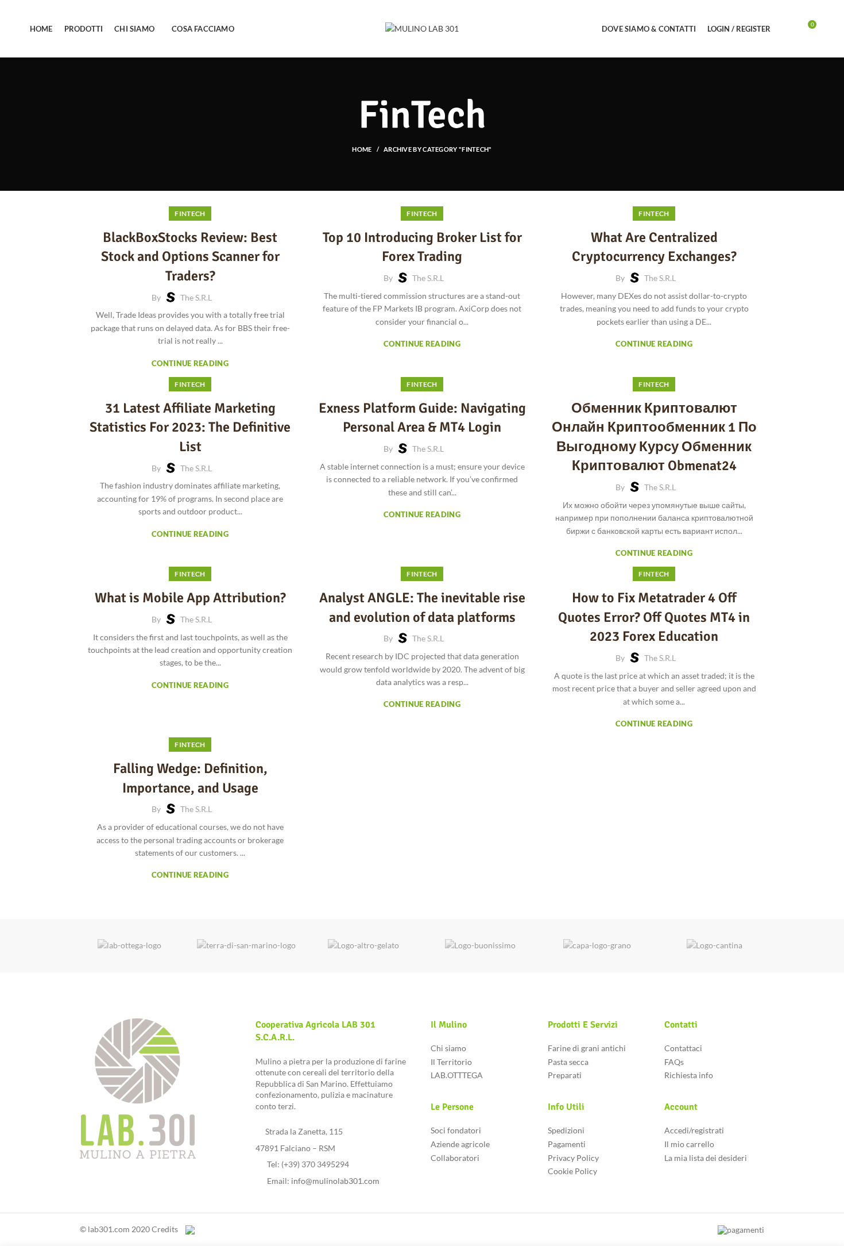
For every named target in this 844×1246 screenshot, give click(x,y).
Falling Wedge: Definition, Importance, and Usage (190, 778)
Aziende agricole (460, 1144)
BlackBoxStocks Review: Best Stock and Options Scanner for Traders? (190, 256)
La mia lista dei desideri (705, 1158)
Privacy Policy (573, 1158)
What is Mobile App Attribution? (190, 597)
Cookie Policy (572, 1171)
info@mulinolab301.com (335, 1181)
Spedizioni (566, 1130)
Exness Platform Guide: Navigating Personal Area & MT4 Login (422, 417)
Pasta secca (568, 1062)
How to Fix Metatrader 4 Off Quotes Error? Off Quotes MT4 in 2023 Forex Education (654, 617)
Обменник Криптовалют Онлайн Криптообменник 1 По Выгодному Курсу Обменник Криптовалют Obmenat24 (654, 437)
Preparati (565, 1075)
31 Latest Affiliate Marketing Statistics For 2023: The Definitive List (190, 427)
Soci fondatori (456, 1130)
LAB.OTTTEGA (457, 1075)
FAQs (674, 1062)
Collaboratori (455, 1158)
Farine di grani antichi (587, 1048)
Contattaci (683, 1048)
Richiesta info (688, 1075)
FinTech (190, 213)
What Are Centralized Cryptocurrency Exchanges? (654, 247)
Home (361, 149)
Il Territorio (451, 1062)
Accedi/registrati (694, 1130)
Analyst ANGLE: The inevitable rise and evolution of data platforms (422, 607)
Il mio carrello (689, 1144)
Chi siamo (448, 1048)
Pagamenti (567, 1144)
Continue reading (190, 363)
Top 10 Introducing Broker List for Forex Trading (422, 247)
